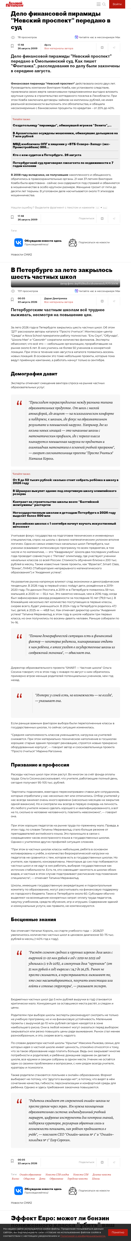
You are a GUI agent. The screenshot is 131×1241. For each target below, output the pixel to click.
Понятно (118, 1232)
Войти (117, 4)
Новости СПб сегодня (57, 1174)
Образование (56, 1179)
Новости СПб (80, 1174)
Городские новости (78, 1179)
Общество (29, 1179)
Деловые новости (102, 1174)
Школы (96, 1179)
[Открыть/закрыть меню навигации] (98, 4)
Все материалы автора (58, 48)
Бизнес (15, 1179)
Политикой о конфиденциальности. (83, 1235)
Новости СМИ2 (21, 254)
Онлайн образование (30, 1174)
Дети (42, 1179)
